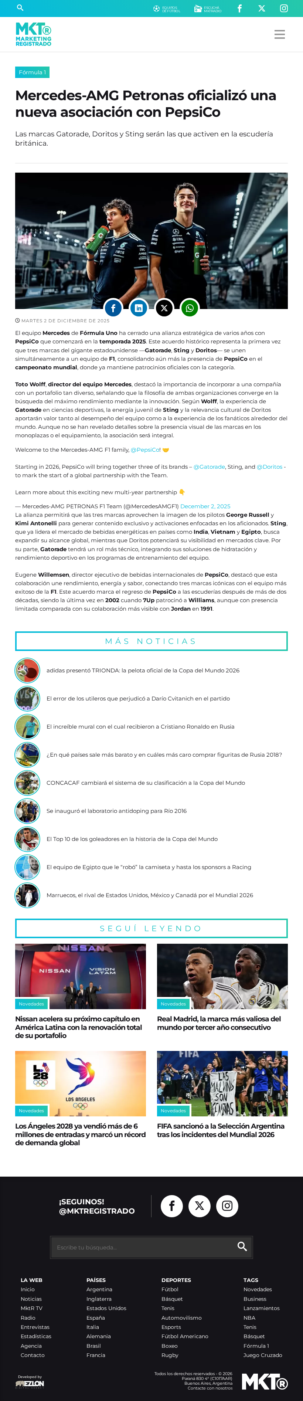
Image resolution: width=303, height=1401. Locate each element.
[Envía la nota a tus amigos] (190, 308)
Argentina (99, 1289)
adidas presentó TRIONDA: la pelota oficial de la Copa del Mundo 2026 (143, 670)
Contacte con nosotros (210, 1388)
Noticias (31, 1299)
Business (255, 1299)
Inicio (28, 1289)
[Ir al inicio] (33, 34)
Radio (28, 1318)
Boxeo (169, 1346)
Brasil (93, 1346)
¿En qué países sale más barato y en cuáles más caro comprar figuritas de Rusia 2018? (164, 755)
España (95, 1318)
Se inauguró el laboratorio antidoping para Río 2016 (117, 811)
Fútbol (169, 1289)
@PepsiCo (145, 449)
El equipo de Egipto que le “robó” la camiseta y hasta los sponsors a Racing (149, 867)
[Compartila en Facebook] (113, 308)
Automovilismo (181, 1318)
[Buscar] (20, 8)
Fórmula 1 (32, 72)
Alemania (98, 1336)
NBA (249, 1318)
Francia (95, 1355)
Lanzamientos (262, 1308)
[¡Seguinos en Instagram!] (284, 8)
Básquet (172, 1299)
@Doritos (269, 466)
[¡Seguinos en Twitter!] (262, 8)
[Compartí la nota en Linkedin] (139, 308)
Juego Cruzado (263, 1355)
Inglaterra (99, 1299)
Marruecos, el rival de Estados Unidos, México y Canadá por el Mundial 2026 (150, 895)
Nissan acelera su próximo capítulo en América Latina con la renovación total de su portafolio (78, 1027)
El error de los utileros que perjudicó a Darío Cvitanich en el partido (138, 698)
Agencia (31, 1346)
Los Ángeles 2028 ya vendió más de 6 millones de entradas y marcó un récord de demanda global (80, 1134)
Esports (171, 1327)
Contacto (33, 1355)
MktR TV (31, 1308)
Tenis (167, 1308)
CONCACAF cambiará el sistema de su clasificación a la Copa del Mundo (146, 783)
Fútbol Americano (184, 1336)
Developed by (28, 1380)
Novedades (258, 1289)
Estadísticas (36, 1336)
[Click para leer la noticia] (27, 670)
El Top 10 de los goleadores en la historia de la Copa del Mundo (132, 839)
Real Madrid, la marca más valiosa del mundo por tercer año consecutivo (219, 1023)
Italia (92, 1327)
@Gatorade (209, 466)
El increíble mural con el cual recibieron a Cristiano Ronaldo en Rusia (141, 726)
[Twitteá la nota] (164, 308)
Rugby (169, 1355)
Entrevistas (35, 1327)
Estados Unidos (106, 1308)
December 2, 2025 (205, 506)
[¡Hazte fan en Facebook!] (240, 8)
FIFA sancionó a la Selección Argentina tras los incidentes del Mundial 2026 (221, 1130)
